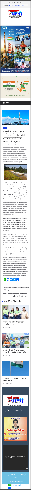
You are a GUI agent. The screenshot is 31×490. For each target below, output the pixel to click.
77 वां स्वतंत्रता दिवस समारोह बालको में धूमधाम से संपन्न (14, 379)
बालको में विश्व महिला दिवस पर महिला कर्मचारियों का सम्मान (13, 323)
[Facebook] (4, 410)
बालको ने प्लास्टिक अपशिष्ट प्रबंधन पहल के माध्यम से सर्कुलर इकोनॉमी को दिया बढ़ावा (15, 295)
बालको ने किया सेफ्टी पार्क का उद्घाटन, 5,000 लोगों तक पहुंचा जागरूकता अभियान (15, 351)
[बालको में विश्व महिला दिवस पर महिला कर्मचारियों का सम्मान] (15, 306)
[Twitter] (8, 410)
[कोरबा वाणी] (4, 103)
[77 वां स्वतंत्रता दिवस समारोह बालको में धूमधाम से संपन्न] (15, 362)
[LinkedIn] (12, 410)
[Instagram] (21, 410)
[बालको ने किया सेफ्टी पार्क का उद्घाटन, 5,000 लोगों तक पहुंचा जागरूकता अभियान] (15, 334)
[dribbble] (17, 410)
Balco (5, 127)
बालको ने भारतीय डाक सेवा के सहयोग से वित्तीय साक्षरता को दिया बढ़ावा (16, 289)
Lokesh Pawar (15, 145)
